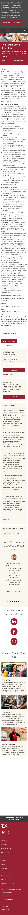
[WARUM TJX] (14, 710)
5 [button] (16, 601)
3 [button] (12, 601)
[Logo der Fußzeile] (4, 826)
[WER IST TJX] (14, 678)
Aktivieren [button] (14, 370)
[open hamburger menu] (2, 31)
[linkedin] (3, 832)
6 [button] (18, 601)
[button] (18, 61)
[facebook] (8, 832)
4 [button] (14, 601)
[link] (8, 374)
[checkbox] (7, 61)
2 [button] (10, 601)
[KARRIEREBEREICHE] (14, 741)
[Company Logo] (8, 30)
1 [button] (7, 601)
